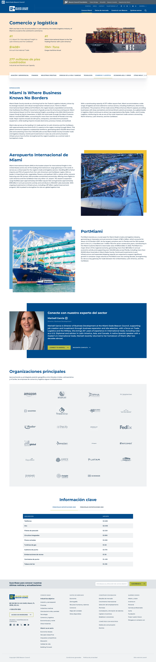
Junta (130, 611)
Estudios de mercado (106, 598)
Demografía (73, 601)
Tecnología (88, 75)
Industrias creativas (48, 75)
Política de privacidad (90, 657)
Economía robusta (46, 632)
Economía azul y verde (122, 75)
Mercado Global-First (47, 635)
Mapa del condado (76, 611)
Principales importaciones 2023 (64, 507)
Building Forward (46, 647)
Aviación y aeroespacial (20, 75)
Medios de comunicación (107, 625)
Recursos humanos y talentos (79, 605)
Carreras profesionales (135, 608)
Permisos (102, 608)
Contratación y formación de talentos (111, 611)
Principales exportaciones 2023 (91, 507)
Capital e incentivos (105, 614)
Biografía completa (80, 347)
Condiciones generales (73, 657)
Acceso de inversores (19, 615)
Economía (73, 598)
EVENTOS (88, 6)
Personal (131, 605)
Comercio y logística (103, 75)
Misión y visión (133, 598)
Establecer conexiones (106, 617)
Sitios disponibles (75, 614)
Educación (43, 641)
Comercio (73, 608)
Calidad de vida (45, 644)
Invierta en (131, 601)
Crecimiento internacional (107, 601)
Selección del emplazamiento (108, 605)
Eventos (101, 628)
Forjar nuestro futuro (135, 617)
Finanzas (35, 75)
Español (142, 6)
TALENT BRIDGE (111, 6)
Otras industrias (140, 75)
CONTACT (101, 6)
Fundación (131, 614)
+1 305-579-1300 (15, 609)
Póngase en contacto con (136, 620)
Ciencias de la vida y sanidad (70, 75)
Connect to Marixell (57, 347)
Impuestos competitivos (48, 638)
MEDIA (95, 6)
